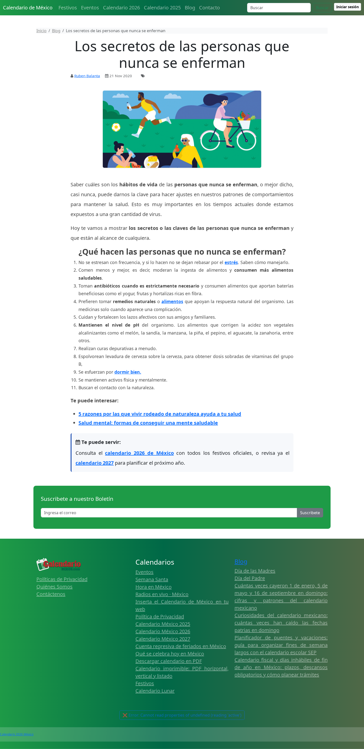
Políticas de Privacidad (61, 579)
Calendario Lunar (155, 690)
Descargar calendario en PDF (168, 661)
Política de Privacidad (159, 616)
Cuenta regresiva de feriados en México (180, 646)
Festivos (67, 7)
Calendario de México (27, 7)
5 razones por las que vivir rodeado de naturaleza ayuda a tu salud (159, 414)
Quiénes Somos (54, 586)
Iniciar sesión (347, 6)
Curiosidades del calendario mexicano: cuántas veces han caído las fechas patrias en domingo (281, 622)
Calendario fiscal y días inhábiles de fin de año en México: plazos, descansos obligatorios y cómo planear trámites (281, 667)
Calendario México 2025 (162, 624)
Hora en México (153, 586)
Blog (190, 7)
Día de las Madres (254, 570)
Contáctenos (50, 594)
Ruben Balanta (87, 75)
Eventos (90, 7)
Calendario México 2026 (162, 631)
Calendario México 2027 (162, 638)
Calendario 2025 (162, 7)
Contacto (209, 7)
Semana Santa (151, 579)
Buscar (322, 7)
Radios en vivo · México (161, 594)
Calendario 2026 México (16, 734)
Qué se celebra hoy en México (169, 653)
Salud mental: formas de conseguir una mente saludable (148, 422)
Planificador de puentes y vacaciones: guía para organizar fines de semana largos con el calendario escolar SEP (281, 645)
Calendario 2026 (121, 7)
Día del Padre (249, 578)
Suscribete (310, 512)
